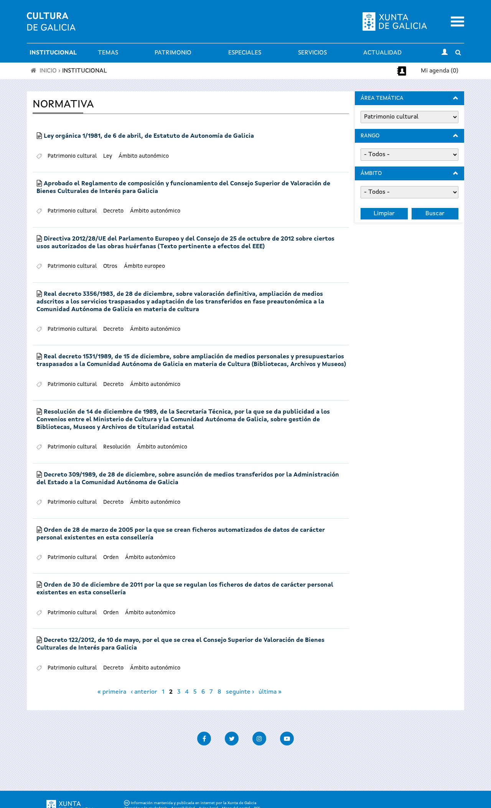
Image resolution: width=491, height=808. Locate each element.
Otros (110, 266)
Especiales (244, 53)
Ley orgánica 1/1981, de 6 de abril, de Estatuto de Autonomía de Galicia (149, 136)
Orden (111, 557)
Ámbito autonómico (144, 156)
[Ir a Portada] (51, 26)
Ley (107, 156)
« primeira (111, 692)
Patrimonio (173, 53)
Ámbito (371, 173)
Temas (108, 53)
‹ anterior (144, 692)
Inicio (48, 71)
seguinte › (240, 692)
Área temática (382, 98)
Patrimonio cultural (72, 156)
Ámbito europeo (144, 266)
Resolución (116, 447)
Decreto (113, 211)
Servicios (312, 53)
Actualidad (382, 53)
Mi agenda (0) (439, 71)
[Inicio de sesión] (445, 53)
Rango (370, 136)
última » (270, 692)
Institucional (53, 53)
